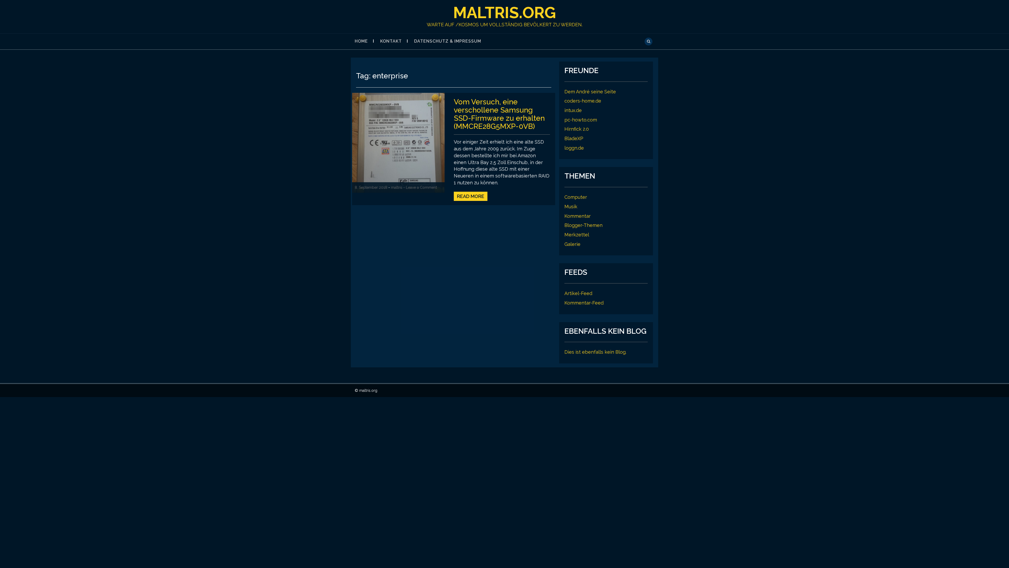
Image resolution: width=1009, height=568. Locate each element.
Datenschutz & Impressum (447, 41)
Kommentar (577, 216)
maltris (396, 187)
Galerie (572, 244)
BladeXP (573, 138)
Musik (570, 206)
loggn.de (574, 148)
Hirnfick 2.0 (576, 129)
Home (361, 41)
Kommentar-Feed (584, 303)
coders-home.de (582, 101)
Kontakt (391, 41)
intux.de (573, 110)
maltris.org (504, 12)
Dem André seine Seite (590, 91)
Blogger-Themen (583, 225)
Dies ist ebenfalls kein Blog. (595, 352)
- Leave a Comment (420, 187)
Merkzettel (576, 234)
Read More (470, 196)
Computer (575, 197)
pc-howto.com (580, 120)
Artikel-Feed (578, 293)
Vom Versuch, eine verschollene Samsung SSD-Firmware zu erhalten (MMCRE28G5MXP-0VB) (499, 114)
